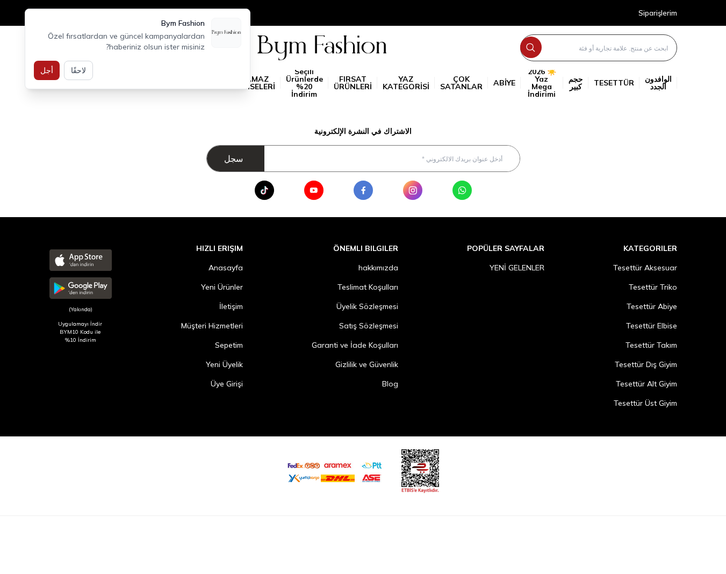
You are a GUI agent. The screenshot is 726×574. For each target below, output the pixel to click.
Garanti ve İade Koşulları (355, 345)
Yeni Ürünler (222, 287)
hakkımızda (378, 267)
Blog (390, 384)
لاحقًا (78, 70)
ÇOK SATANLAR (461, 82)
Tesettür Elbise (651, 326)
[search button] (531, 47)
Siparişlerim (657, 13)
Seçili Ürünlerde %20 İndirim (304, 83)
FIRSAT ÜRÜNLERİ (353, 82)
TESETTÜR (614, 83)
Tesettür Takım (651, 345)
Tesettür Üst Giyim (645, 403)
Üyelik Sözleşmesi (367, 306)
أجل (46, 70)
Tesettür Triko (653, 287)
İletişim (231, 306)
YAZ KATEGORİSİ (406, 82)
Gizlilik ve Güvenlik (366, 364)
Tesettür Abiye (652, 306)
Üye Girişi (227, 384)
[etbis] (420, 469)
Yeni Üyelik (224, 364)
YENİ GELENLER (517, 267)
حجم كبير (576, 82)
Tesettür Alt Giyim (646, 384)
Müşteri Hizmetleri (212, 326)
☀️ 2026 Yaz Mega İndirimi (542, 83)
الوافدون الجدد (658, 82)
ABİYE (504, 83)
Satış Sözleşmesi (368, 326)
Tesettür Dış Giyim (646, 364)
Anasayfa (226, 267)
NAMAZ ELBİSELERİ (254, 82)
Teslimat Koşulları (367, 287)
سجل (233, 158)
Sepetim (229, 345)
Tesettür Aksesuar (645, 267)
